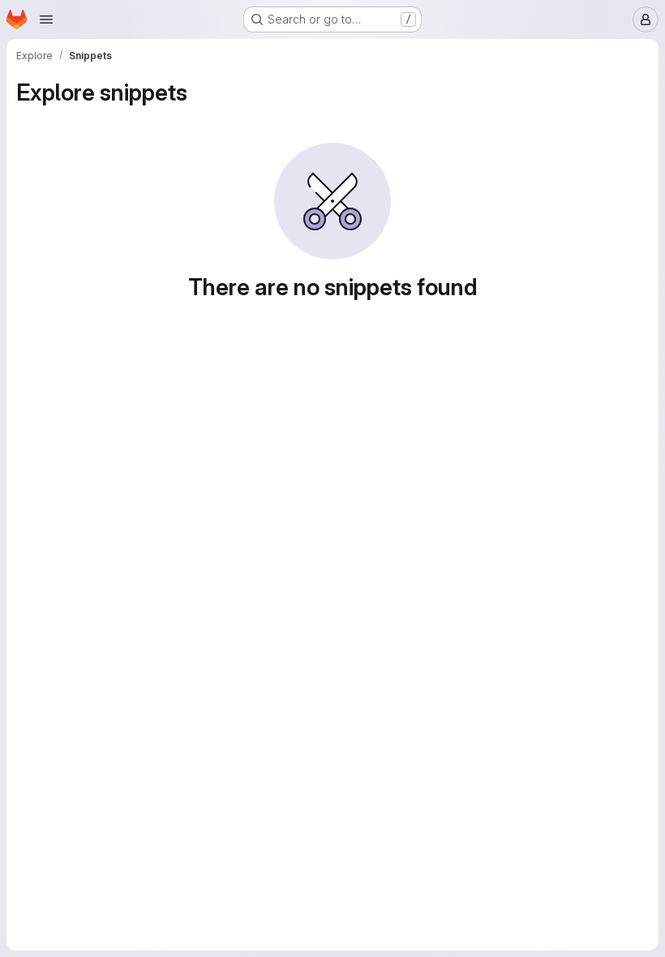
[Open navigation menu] (46, 19)
